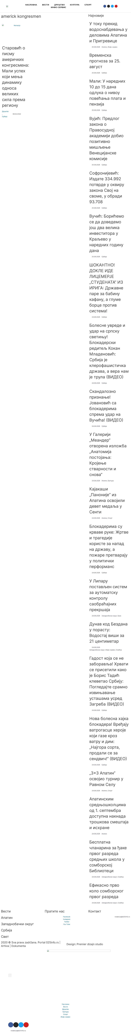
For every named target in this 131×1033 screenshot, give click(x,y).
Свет (5, 937)
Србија (4, 116)
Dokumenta (18, 945)
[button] (121, 6)
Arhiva (5, 945)
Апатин (7, 918)
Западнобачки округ (17, 924)
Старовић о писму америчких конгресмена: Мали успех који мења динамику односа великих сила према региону (15, 76)
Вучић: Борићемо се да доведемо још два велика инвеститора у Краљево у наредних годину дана (106, 233)
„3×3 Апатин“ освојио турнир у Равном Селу (106, 778)
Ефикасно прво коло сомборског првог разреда (106, 891)
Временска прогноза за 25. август (104, 61)
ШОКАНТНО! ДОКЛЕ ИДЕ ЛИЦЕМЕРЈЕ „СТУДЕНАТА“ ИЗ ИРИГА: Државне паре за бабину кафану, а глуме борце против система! (106, 287)
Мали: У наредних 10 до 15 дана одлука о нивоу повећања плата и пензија (107, 93)
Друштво (5, 111)
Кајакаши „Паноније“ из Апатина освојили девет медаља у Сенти (107, 500)
